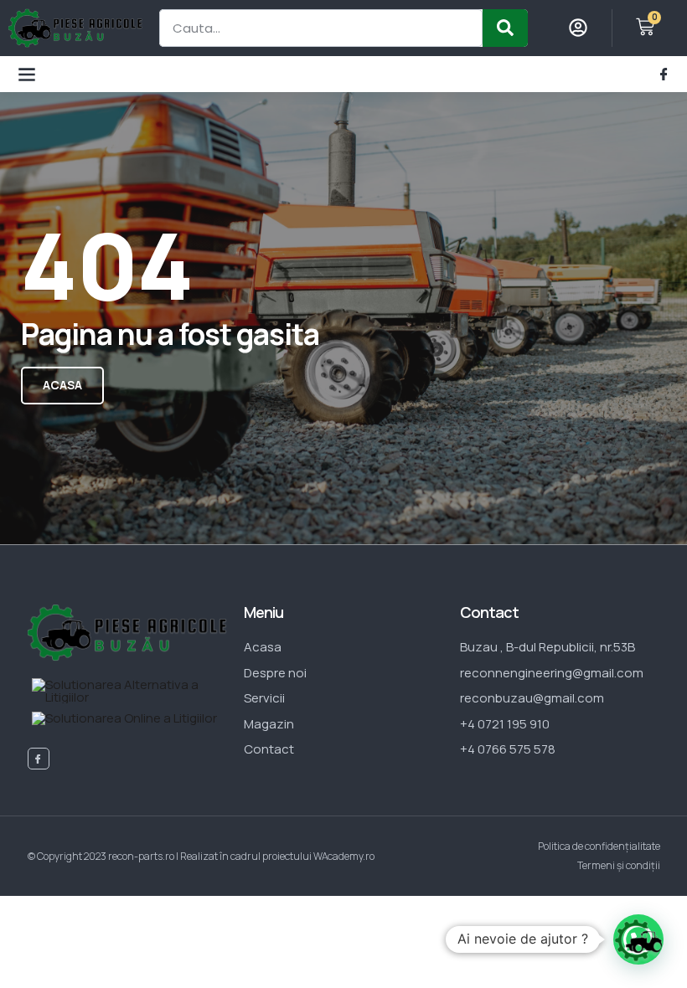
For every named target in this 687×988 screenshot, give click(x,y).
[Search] (505, 28)
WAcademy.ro (343, 856)
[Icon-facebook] (664, 74)
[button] (26, 74)
